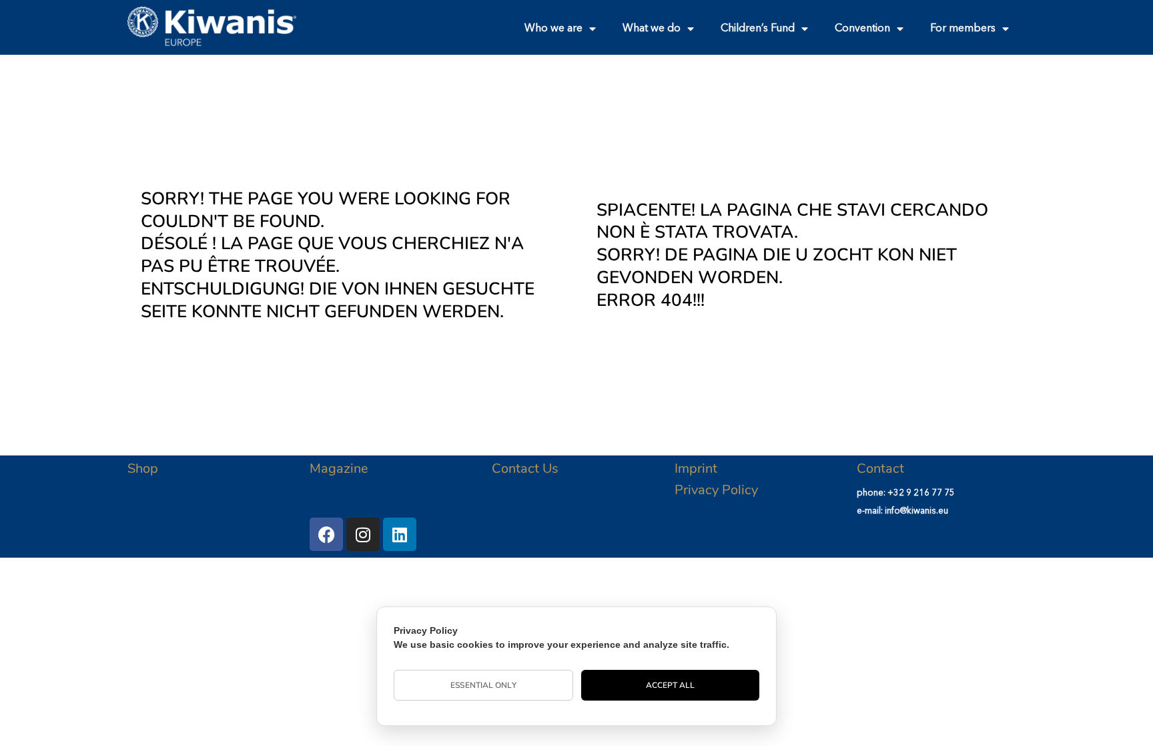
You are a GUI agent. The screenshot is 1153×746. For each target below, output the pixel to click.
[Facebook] (326, 534)
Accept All (670, 685)
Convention (862, 28)
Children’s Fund (758, 28)
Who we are (553, 28)
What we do (652, 28)
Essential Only (483, 685)
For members (963, 28)
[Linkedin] (399, 534)
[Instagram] (363, 534)
